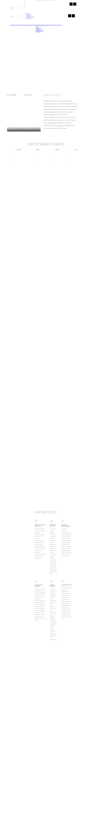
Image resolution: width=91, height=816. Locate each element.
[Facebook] (71, 4)
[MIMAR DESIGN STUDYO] (23, 25)
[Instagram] (74, 4)
